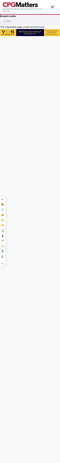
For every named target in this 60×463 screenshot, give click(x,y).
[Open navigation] (52, 7)
